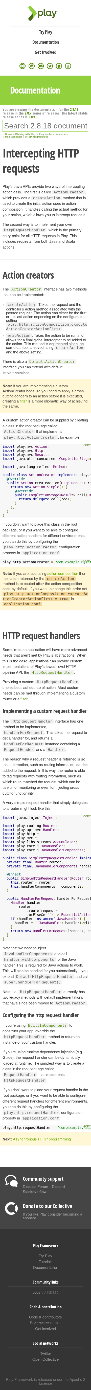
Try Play (45, 32)
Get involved (45, 1328)
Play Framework (45, 13)
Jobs (45, 1292)
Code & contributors (45, 1316)
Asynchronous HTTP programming (42, 1138)
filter (23, 400)
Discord (58, 1186)
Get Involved (45, 52)
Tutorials (46, 1261)
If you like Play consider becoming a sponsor (52, 1215)
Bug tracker (45, 1322)
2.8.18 (74, 109)
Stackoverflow (35, 1191)
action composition (62, 573)
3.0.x (31, 116)
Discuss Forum (35, 1186)
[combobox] (45, 126)
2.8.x (28, 113)
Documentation (45, 42)
